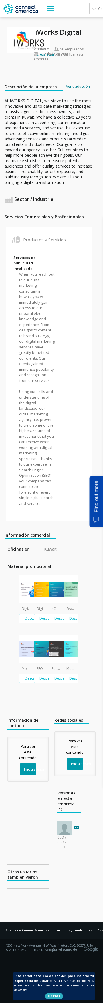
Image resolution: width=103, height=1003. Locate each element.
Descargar (33, 618)
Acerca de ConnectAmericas (27, 930)
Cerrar (53, 996)
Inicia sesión (30, 769)
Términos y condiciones (73, 930)
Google (92, 947)
